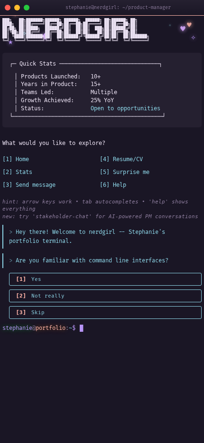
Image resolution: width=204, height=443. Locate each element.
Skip (30, 312)
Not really (40, 296)
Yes (28, 279)
